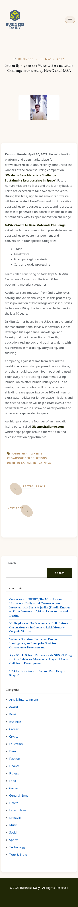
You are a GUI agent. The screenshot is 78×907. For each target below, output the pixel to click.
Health (13, 803)
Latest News (17, 810)
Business (25, 59)
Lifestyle (15, 818)
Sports (13, 840)
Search (11, 563)
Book (13, 714)
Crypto (14, 736)
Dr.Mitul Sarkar (19, 462)
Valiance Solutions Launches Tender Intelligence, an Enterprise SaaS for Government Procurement (33, 643)
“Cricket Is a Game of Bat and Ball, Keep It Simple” (37, 673)
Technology (17, 847)
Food (12, 781)
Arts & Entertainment (23, 700)
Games (14, 788)
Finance (14, 766)
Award (13, 707)
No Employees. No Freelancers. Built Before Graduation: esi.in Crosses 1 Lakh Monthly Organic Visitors (38, 627)
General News (18, 796)
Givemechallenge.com (48, 427)
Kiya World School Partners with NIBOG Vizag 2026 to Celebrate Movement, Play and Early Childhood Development (40, 659)
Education (16, 744)
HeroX (37, 462)
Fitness (14, 773)
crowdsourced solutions (27, 458)
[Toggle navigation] (70, 19)
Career (14, 729)
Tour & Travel (18, 855)
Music (13, 825)
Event (13, 751)
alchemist (36, 453)
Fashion (14, 759)
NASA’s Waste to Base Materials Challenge (35, 225)
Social (13, 832)
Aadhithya (19, 453)
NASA (47, 462)
